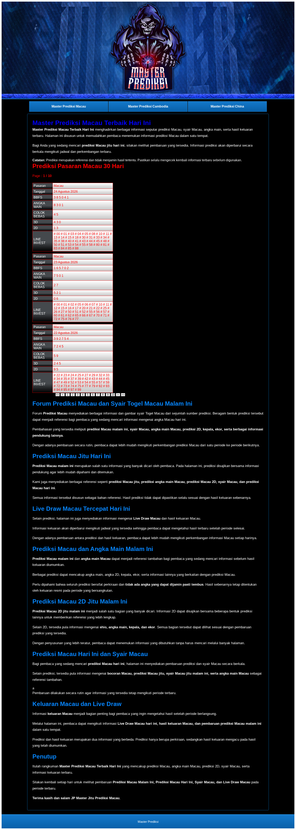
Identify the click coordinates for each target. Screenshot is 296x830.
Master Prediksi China (227, 106)
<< (57, 394)
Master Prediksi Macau (69, 106)
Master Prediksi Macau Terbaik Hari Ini (91, 122)
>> (123, 394)
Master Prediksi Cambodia (148, 106)
